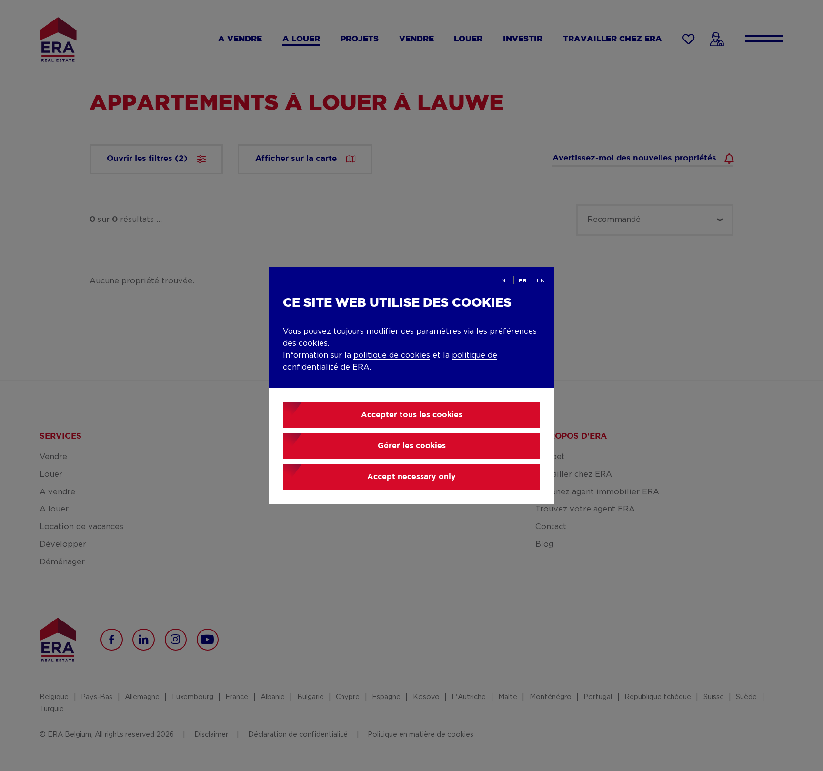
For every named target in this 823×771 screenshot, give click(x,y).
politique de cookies (391, 355)
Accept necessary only (411, 477)
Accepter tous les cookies (411, 415)
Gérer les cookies (412, 446)
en (541, 280)
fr (523, 280)
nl (505, 280)
